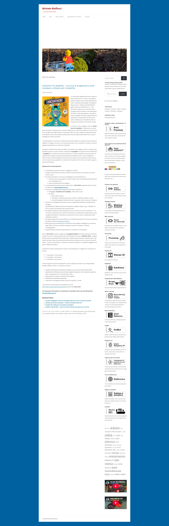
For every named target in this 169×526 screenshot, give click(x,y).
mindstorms (122, 453)
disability (52, 313)
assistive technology (78, 311)
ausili (85, 311)
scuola (69, 313)
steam (114, 467)
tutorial (112, 474)
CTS (122, 435)
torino (73, 313)
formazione (108, 445)
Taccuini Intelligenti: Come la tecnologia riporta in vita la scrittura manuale (68, 300)
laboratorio (108, 450)
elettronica (110, 441)
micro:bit (115, 452)
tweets (117, 474)
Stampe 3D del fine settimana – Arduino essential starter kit (63, 303)
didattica (107, 438)
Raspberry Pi (109, 460)
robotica (109, 463)
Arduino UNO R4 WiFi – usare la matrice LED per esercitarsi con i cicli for (67, 307)
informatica (108, 447)
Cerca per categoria (112, 100)
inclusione (119, 445)
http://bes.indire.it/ (63, 221)
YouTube (107, 111)
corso (118, 435)
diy (56, 313)
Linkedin (124, 109)
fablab (117, 442)
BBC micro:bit (116, 431)
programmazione (117, 456)
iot (113, 447)
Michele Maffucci (52, 8)
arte (121, 428)
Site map (87, 17)
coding (108, 435)
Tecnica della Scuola (113, 471)
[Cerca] (124, 78)
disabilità (47, 313)
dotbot (117, 438)
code (124, 431)
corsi (114, 435)
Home (43, 17)
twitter (123, 474)
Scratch (115, 464)
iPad (115, 447)
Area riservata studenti (74, 17)
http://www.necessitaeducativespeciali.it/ (54, 287)
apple (108, 428)
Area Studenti (60, 17)
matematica (108, 453)
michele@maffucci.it (110, 117)
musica (106, 456)
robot (116, 460)
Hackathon (60, 313)
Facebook (107, 109)
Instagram (113, 109)
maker (65, 313)
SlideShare (120, 111)
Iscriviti (123, 94)
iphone (119, 447)
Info (50, 17)
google (114, 445)
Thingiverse (113, 111)
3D (105, 428)
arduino (115, 428)
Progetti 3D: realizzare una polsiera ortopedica (59, 305)
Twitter (119, 109)
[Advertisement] (84, 33)
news (63, 311)
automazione (108, 431)
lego (114, 450)
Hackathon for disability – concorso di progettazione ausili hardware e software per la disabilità (68, 86)
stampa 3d (108, 467)
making (122, 450)
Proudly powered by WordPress (50, 518)
